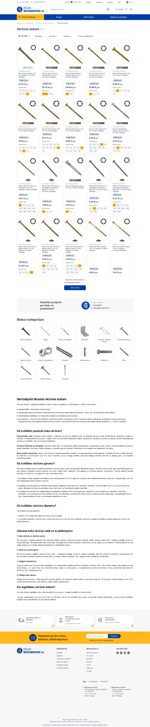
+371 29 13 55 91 (39, 2)
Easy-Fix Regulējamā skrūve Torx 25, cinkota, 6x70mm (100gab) (121, 130)
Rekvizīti (89, 659)
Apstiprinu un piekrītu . (101, 640)
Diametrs (66, 36)
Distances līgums (62, 662)
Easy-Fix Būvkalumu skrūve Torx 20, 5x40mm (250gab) (75, 187)
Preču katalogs (29, 17)
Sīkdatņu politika (62, 668)
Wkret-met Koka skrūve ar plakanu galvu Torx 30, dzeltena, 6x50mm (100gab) (51, 249)
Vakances (90, 668)
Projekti (89, 671)
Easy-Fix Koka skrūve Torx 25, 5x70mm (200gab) (75, 130)
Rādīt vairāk (75, 288)
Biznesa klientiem (92, 653)
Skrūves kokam (62, 23)
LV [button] (130, 2)
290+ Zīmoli (88, 17)
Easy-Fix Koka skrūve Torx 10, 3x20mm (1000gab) (122, 74)
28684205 (118, 691)
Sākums (19, 23)
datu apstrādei (108, 640)
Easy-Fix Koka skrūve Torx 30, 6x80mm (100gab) (98, 130)
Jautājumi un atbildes (64, 659)
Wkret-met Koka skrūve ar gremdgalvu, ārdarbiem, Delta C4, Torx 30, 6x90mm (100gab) (122, 188)
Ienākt (121, 9)
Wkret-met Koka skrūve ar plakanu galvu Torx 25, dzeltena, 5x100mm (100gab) (27, 249)
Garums (52, 36)
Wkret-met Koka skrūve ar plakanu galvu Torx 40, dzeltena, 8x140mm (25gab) (74, 249)
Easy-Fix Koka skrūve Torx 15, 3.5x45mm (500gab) (28, 130)
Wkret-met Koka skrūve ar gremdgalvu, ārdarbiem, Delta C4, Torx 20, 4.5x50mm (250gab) (51, 188)
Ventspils (104, 681)
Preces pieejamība (85, 36)
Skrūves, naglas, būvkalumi (45, 23)
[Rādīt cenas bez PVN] (72, 2)
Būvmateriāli (29, 23)
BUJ (119, 2)
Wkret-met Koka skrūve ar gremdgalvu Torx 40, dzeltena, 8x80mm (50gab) (28, 187)
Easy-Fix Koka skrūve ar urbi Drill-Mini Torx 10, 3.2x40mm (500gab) (97, 75)
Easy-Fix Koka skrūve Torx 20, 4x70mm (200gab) (51, 130)
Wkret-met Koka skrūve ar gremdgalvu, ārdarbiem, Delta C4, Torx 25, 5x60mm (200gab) (98, 188)
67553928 (77, 721)
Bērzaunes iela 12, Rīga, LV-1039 (60, 721)
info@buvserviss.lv (94, 721)
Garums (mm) (23, 87)
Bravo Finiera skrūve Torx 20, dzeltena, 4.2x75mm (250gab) (27, 75)
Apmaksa (99, 2)
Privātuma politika (62, 665)
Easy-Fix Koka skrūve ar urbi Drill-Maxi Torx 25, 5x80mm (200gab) (74, 75)
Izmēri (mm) (45, 90)
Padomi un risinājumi (118, 17)
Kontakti (88, 2)
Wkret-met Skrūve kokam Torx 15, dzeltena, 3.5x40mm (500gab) (121, 248)
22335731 (91, 691)
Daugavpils (93, 681)
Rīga (84, 681)
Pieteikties (114, 636)
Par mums (90, 656)
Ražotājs (38, 36)
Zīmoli (89, 665)
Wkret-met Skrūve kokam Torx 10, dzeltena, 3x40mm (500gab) (98, 248)
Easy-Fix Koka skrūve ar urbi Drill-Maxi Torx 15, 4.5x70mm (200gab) (50, 75)
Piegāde (110, 2)
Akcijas (59, 17)
